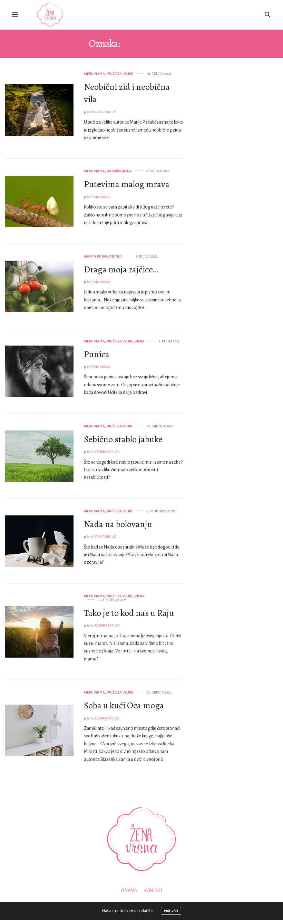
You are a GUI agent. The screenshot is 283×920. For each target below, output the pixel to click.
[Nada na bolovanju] (39, 541)
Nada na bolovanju (118, 524)
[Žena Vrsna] (50, 15)
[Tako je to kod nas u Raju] (39, 632)
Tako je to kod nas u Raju (129, 613)
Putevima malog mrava (126, 184)
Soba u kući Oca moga (124, 705)
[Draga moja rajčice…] (39, 286)
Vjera (140, 341)
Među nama (94, 74)
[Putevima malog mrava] (39, 201)
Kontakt (153, 890)
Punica (96, 354)
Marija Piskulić (103, 112)
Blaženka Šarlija (104, 452)
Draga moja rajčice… (121, 269)
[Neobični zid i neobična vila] (39, 110)
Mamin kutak (95, 256)
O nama (129, 890)
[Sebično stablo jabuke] (39, 456)
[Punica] (39, 371)
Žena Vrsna (100, 197)
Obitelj (115, 256)
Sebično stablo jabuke (123, 439)
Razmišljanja (119, 171)
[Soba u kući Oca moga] (39, 730)
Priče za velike (120, 74)
